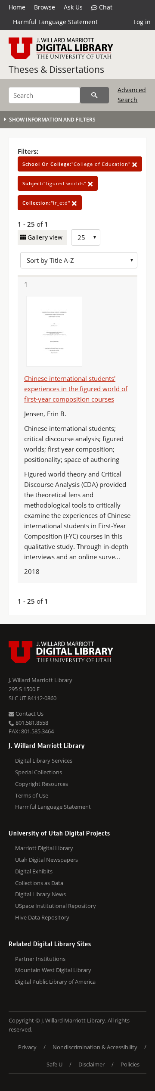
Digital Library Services (43, 760)
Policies (130, 1064)
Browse (44, 7)
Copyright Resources (41, 784)
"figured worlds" (55, 183)
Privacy (27, 1047)
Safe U (54, 1064)
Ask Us (73, 7)
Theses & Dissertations (56, 69)
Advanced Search (132, 94)
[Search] (94, 95)
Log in (142, 22)
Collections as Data (39, 883)
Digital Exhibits (34, 871)
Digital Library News (40, 894)
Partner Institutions (40, 959)
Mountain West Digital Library (53, 970)
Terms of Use (31, 795)
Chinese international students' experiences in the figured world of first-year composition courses (75, 388)
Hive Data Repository (42, 917)
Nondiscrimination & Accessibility (95, 1047)
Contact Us (28, 713)
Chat (104, 7)
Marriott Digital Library (44, 848)
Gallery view (44, 237)
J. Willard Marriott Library (40, 680)
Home (17, 7)
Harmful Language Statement (55, 22)
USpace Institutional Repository (55, 906)
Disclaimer (91, 1064)
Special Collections (38, 772)
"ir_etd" (47, 202)
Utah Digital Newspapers (46, 859)
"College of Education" (77, 164)
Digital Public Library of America (55, 981)
